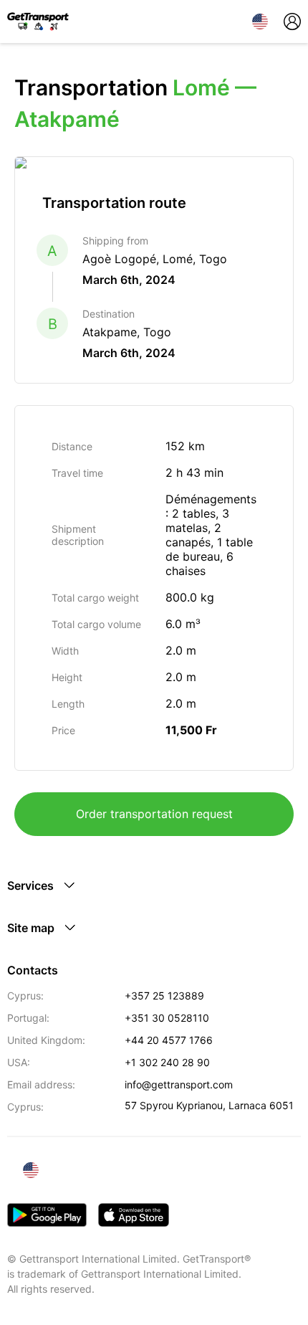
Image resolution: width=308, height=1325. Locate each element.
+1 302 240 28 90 (167, 1062)
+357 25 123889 (164, 995)
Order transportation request (154, 814)
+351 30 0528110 (167, 1018)
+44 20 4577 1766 (169, 1040)
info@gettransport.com (179, 1084)
